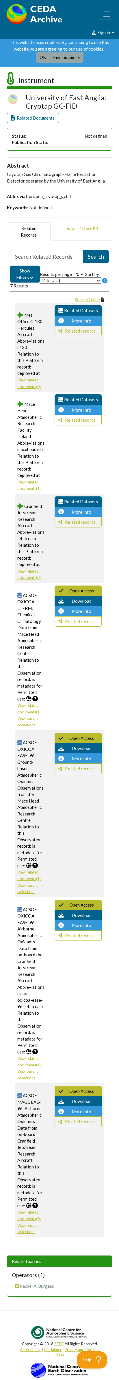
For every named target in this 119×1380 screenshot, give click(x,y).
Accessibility (30, 1349)
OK (43, 57)
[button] (33, 118)
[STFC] (59, 1369)
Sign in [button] (103, 32)
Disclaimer (53, 1349)
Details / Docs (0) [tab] (81, 228)
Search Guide (87, 299)
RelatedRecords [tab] (29, 231)
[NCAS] (59, 1332)
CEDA (60, 1355)
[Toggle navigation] (106, 14)
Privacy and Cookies (82, 1349)
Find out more (66, 57)
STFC (59, 1343)
